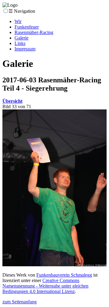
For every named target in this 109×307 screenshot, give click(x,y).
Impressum (25, 48)
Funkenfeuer (27, 26)
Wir (18, 21)
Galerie (21, 37)
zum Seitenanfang (19, 301)
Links (20, 43)
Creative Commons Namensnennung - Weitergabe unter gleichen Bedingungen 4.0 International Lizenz (45, 286)
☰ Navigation (21, 11)
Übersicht (12, 101)
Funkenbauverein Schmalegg (64, 275)
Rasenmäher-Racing (34, 32)
